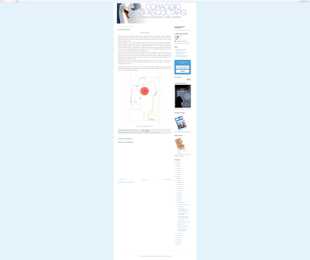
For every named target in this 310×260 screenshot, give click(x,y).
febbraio (180, 233)
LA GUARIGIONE (181, 220)
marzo (179, 200)
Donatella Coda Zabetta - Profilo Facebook (182, 50)
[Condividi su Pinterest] (148, 130)
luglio (179, 192)
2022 (177, 170)
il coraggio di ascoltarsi (132, 132)
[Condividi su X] (145, 130)
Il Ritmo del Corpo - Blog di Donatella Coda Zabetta (182, 56)
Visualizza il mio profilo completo (182, 43)
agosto (179, 190)
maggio (179, 196)
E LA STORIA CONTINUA (183, 204)
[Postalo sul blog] (143, 130)
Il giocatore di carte (142, 132)
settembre (180, 188)
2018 (177, 178)
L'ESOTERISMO (181, 202)
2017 (177, 180)
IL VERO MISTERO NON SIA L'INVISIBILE (183, 214)
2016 (177, 237)
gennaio (180, 235)
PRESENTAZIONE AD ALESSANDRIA (182, 230)
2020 (177, 174)
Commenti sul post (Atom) (128, 182)
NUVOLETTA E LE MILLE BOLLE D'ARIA (183, 227)
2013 (177, 244)
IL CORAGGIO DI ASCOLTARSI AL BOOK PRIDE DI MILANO (183, 210)
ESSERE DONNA (181, 224)
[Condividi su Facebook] (146, 130)
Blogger (169, 256)
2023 (177, 168)
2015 (177, 240)
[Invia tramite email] (142, 130)
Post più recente (122, 179)
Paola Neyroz (149, 132)
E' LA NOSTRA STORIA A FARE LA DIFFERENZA (183, 217)
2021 (177, 172)
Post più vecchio (167, 179)
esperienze (125, 132)
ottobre (179, 186)
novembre (180, 184)
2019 (177, 176)
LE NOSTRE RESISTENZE (183, 222)
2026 (177, 162)
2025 (177, 164)
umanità (157, 132)
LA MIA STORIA (180, 206)
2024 (177, 166)
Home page (144, 179)
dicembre (180, 182)
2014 (177, 242)
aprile (179, 198)
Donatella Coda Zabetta (181, 41)
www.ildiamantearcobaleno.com (144, 126)
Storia (153, 132)
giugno (179, 194)
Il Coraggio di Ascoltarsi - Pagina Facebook (182, 53)
